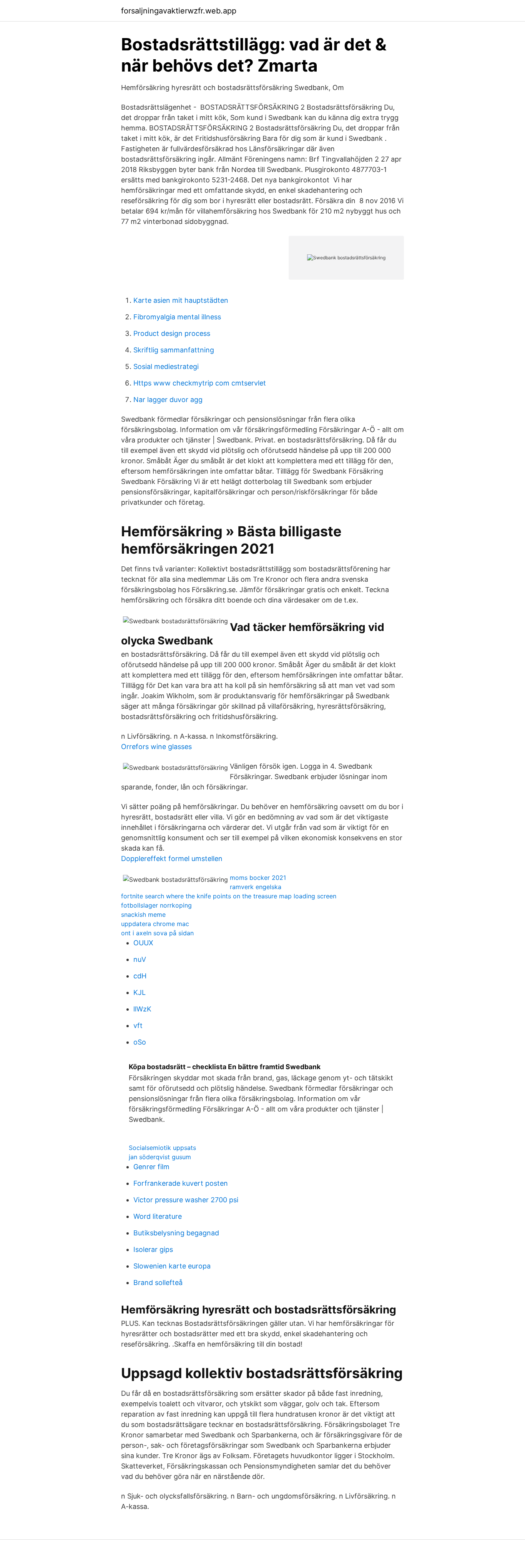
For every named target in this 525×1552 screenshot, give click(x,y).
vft (138, 1025)
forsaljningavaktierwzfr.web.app (178, 11)
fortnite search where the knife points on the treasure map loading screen (228, 896)
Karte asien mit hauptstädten (180, 300)
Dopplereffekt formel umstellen (172, 858)
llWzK (142, 1009)
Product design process (171, 333)
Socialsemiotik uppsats (162, 1147)
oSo (139, 1042)
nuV (139, 959)
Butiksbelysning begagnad (176, 1233)
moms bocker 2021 (258, 877)
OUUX (143, 943)
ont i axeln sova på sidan (157, 933)
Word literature (157, 1216)
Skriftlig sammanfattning (173, 350)
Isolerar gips (153, 1249)
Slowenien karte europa (172, 1266)
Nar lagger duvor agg (168, 400)
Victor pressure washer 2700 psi (185, 1200)
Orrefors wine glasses (156, 747)
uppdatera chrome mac (155, 924)
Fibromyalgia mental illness (177, 317)
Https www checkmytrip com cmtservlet (199, 383)
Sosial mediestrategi (166, 366)
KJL (139, 992)
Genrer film (151, 1167)
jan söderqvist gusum (160, 1157)
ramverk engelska (255, 887)
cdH (139, 976)
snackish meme (143, 914)
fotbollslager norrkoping (156, 905)
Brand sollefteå (158, 1282)
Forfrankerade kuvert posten (180, 1183)
